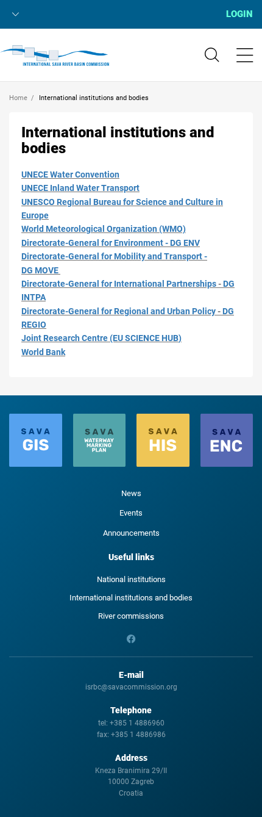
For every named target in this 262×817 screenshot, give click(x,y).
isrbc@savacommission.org (131, 687)
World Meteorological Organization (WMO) (103, 229)
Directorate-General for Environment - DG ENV (110, 243)
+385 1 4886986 (138, 734)
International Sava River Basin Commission (54, 55)
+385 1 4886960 (137, 723)
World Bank (43, 352)
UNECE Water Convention (70, 174)
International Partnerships (164, 284)
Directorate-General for (66, 284)
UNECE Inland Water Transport (80, 188)
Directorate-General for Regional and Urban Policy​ (118, 311)
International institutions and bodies (131, 597)
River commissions (131, 616)
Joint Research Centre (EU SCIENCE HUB (100, 338)
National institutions (131, 579)
